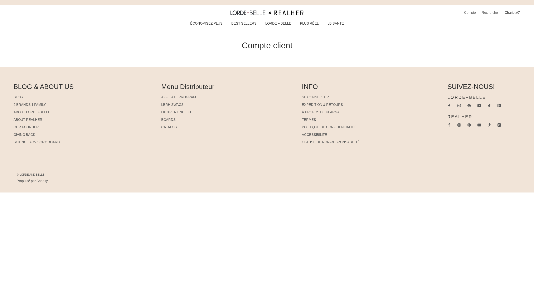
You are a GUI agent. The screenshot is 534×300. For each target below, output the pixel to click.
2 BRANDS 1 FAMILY (30, 104)
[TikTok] (489, 105)
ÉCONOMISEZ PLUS (206, 23)
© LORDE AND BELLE (30, 174)
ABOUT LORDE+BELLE (32, 112)
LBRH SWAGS (172, 104)
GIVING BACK (24, 134)
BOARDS (168, 119)
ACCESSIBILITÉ (314, 134)
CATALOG (169, 127)
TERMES (309, 119)
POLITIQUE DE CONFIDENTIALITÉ (329, 127)
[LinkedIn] (499, 105)
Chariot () (512, 12)
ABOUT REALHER (28, 119)
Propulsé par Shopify (32, 181)
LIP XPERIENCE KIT (177, 112)
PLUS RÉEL (309, 23)
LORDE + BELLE (278, 23)
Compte (470, 12)
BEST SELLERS (244, 23)
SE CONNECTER (315, 97)
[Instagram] (459, 105)
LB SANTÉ (335, 23)
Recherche (490, 12)
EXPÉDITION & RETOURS (322, 104)
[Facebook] (449, 105)
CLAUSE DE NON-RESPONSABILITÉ (331, 142)
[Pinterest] (469, 105)
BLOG (18, 97)
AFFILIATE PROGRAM (178, 97)
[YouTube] (479, 105)
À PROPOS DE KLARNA (321, 112)
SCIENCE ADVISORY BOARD (37, 142)
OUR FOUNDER (26, 127)
